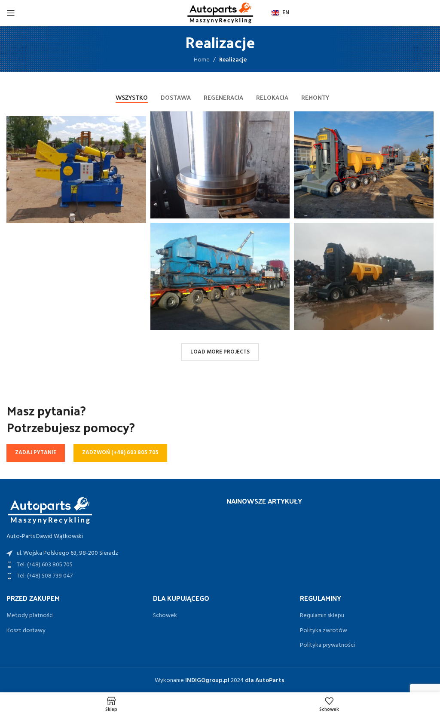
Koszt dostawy (26, 631)
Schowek (165, 616)
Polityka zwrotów (323, 631)
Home (202, 60)
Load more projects (220, 351)
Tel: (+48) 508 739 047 (45, 576)
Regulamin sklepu (322, 616)
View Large (282, 118)
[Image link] (49, 510)
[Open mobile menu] (10, 13)
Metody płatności (30, 616)
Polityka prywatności (327, 645)
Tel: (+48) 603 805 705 (45, 565)
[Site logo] (220, 13)
